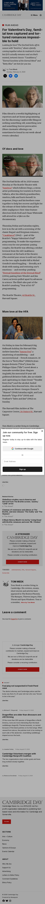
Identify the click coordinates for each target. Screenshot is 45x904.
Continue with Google (24, 449)
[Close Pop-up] (42, 431)
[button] (22, 452)
